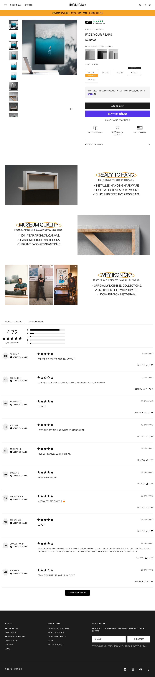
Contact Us (11, 640)
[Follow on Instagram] (132, 669)
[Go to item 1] (13, 24)
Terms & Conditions (58, 628)
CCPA (50, 640)
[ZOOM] (71, 109)
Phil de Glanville (94, 29)
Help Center (11, 628)
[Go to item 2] (13, 35)
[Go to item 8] (13, 96)
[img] (19, 357)
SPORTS (29, 5)
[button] (46, 329)
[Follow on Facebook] (125, 669)
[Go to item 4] (13, 55)
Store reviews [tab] (36, 322)
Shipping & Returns (15, 636)
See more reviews (77, 593)
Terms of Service (57, 636)
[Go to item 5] (13, 65)
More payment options (117, 120)
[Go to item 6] (13, 76)
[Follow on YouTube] (140, 669)
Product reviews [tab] (13, 322)
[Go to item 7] (13, 86)
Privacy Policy (56, 632)
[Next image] (73, 51)
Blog (7, 649)
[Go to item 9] (13, 107)
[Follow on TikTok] (148, 669)
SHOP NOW (15, 5)
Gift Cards (10, 632)
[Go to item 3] (13, 45)
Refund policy (56, 645)
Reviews (9, 645)
